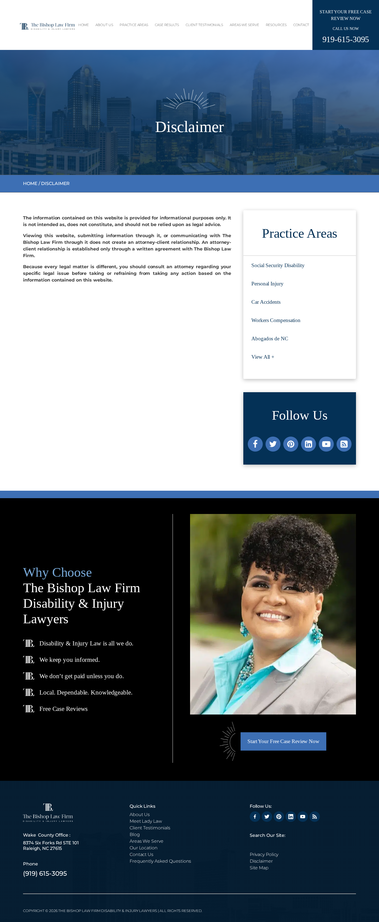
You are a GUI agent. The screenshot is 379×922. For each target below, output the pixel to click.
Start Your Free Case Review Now (346, 15)
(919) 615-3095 (45, 873)
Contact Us (141, 854)
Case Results (167, 25)
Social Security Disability (277, 265)
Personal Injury (267, 284)
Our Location (144, 847)
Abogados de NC (269, 338)
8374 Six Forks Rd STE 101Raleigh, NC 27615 (51, 845)
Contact (301, 25)
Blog (135, 834)
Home (83, 25)
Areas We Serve (244, 25)
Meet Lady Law (146, 821)
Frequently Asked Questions (160, 861)
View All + (262, 357)
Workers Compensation (275, 320)
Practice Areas (134, 25)
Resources (276, 25)
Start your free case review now (283, 741)
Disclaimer (261, 861)
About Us (104, 25)
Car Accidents (266, 302)
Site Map (259, 867)
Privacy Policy (264, 854)
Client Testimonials (204, 25)
